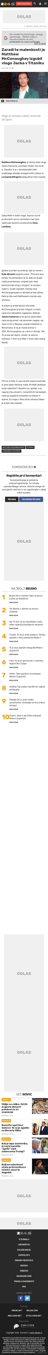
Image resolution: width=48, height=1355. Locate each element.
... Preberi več (41, 1352)
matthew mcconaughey (14, 447)
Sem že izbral (40, 43)
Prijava (12, 499)
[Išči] (34, 3)
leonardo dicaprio (11, 451)
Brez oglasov (24, 4)
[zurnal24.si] (7, 3)
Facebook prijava (31, 499)
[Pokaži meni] (44, 3)
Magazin (13, 602)
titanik (30, 447)
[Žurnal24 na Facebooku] (20, 1298)
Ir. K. (11, 68)
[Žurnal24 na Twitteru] (27, 1298)
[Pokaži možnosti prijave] (40, 3)
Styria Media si (36, 1332)
